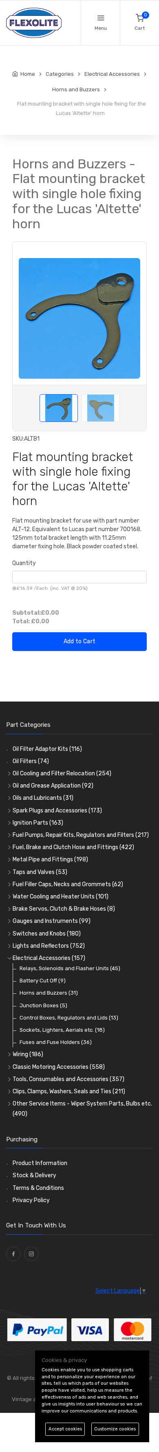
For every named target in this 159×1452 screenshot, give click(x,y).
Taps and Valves (40, 872)
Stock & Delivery (34, 1175)
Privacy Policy (31, 1200)
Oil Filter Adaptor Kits (47, 749)
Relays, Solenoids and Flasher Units (70, 968)
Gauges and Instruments (52, 921)
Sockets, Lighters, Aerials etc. (62, 1030)
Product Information (40, 1163)
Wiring (28, 1054)
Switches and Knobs (47, 933)
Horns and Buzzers (49, 993)
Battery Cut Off (43, 981)
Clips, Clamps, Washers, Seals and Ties (69, 1091)
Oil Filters (31, 761)
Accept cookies (65, 1429)
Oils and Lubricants (43, 797)
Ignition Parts (38, 822)
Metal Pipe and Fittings (50, 859)
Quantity (24, 563)
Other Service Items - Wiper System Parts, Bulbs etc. (82, 1108)
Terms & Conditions (38, 1188)
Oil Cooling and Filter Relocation (62, 773)
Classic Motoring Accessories (59, 1067)
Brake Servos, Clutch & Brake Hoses (64, 908)
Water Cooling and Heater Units (60, 896)
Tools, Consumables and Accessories (68, 1079)
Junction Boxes (43, 1005)
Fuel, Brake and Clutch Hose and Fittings (73, 847)
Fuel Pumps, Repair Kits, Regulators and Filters (81, 835)
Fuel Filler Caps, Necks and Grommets (68, 884)
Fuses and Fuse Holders (56, 1042)
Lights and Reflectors (49, 945)
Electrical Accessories (49, 958)
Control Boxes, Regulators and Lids (69, 1018)
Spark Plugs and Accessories (57, 810)
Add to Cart (80, 641)
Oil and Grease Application (53, 785)
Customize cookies (115, 1429)
